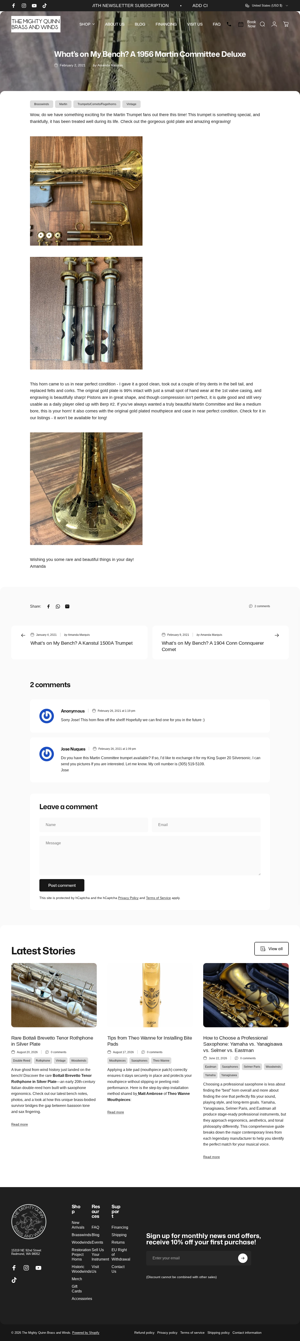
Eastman (210, 1066)
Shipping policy (218, 1332)
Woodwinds (78, 1060)
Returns (118, 1242)
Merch (77, 1279)
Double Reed (21, 1060)
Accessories (82, 1298)
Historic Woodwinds (81, 1269)
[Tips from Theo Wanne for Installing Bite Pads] (150, 995)
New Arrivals (78, 1224)
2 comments (262, 606)
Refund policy (144, 1332)
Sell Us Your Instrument (100, 1254)
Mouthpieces (117, 1060)
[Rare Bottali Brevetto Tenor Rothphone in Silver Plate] (54, 995)
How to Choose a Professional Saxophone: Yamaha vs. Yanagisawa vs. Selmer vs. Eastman (242, 1044)
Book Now (251, 24)
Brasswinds (41, 104)
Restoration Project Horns (81, 1254)
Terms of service (192, 1332)
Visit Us (95, 1269)
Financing (120, 1227)
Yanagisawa (229, 1075)
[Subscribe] (243, 1258)
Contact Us (118, 1269)
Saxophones (139, 1060)
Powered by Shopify (85, 1332)
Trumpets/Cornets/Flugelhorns (97, 104)
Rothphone (43, 1060)
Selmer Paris (252, 1066)
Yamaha (210, 1075)
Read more (19, 1124)
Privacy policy (167, 1332)
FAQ (95, 1227)
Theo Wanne (161, 1060)
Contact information (247, 1332)
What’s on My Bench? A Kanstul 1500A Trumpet (81, 643)
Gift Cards (77, 1288)
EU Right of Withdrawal (121, 1254)
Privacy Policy (128, 898)
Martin (63, 104)
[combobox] (267, 5)
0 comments (58, 1052)
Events (97, 1242)
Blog (95, 1235)
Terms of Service (158, 898)
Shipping (119, 1235)
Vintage (131, 104)
